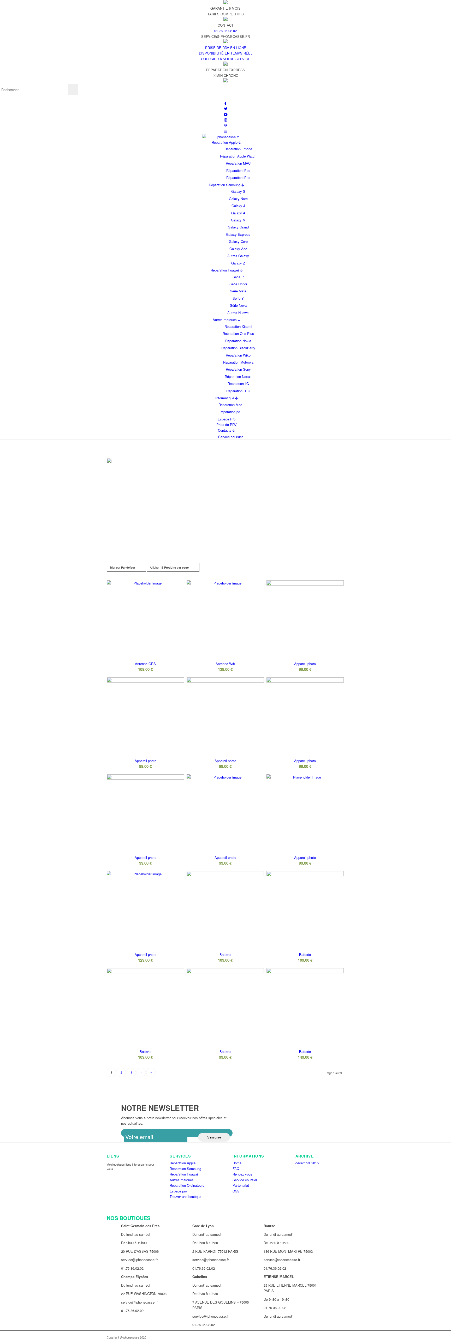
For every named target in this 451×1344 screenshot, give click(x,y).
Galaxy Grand (238, 227)
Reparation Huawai (184, 1174)
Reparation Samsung (185, 1168)
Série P (238, 276)
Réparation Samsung (225, 184)
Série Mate (238, 290)
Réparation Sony (238, 369)
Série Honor (238, 283)
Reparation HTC (238, 390)
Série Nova (238, 305)
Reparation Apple (182, 1162)
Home (237, 1162)
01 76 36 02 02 (225, 30)
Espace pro (178, 1191)
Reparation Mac (230, 404)
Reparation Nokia (238, 340)
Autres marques (225, 319)
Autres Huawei (238, 312)
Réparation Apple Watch (238, 156)
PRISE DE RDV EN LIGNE (225, 47)
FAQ (236, 1168)
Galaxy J (238, 205)
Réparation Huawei (225, 270)
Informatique (225, 397)
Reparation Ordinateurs (187, 1185)
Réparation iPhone (238, 148)
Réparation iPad (238, 177)
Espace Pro (226, 419)
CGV (236, 1191)
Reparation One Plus (238, 333)
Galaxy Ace (238, 248)
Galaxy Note (238, 198)
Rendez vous (242, 1174)
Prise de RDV (226, 424)
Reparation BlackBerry (238, 347)
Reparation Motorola (238, 362)
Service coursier (230, 436)
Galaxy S (238, 191)
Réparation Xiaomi (238, 326)
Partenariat (241, 1185)
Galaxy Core (238, 241)
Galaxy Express (238, 234)
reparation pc (230, 411)
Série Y (238, 298)
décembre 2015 (307, 1162)
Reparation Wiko (238, 355)
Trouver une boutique (185, 1196)
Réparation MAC (238, 163)
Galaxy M (238, 220)
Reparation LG (238, 383)
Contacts (225, 430)
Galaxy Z (238, 263)
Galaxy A (238, 212)
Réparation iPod (238, 170)
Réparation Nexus (238, 376)
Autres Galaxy (238, 255)
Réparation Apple (225, 142)
